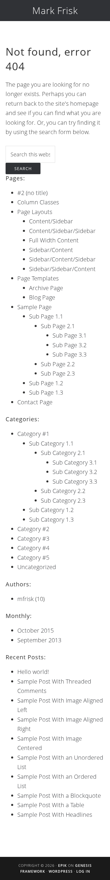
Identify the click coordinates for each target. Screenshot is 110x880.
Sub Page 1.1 (46, 316)
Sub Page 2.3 (58, 373)
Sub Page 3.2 (70, 345)
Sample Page (34, 307)
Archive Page (46, 288)
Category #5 (33, 557)
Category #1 (33, 434)
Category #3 (33, 538)
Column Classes (38, 202)
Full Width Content (54, 240)
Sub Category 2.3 (63, 500)
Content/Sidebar (51, 221)
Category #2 (33, 529)
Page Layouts (34, 212)
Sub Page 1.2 (46, 383)
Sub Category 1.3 (51, 519)
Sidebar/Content (51, 250)
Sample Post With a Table (50, 805)
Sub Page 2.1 (58, 326)
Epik (62, 865)
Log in (83, 871)
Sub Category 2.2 (63, 491)
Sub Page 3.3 (70, 354)
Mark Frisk (55, 10)
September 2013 (39, 640)
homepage (84, 103)
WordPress (61, 871)
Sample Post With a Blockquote (59, 795)
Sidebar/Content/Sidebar (62, 259)
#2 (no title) (32, 193)
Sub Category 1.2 (51, 510)
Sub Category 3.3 (75, 481)
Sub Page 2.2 (58, 364)
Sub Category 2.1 (63, 453)
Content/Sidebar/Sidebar (62, 231)
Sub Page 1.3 (46, 392)
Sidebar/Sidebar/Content (62, 269)
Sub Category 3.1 (75, 462)
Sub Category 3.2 (75, 472)
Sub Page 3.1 (70, 335)
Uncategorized (36, 567)
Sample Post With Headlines (54, 815)
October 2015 (35, 630)
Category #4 (33, 548)
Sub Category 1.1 (51, 443)
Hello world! (33, 672)
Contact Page (35, 402)
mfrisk (25, 599)
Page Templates (38, 278)
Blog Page (42, 297)
